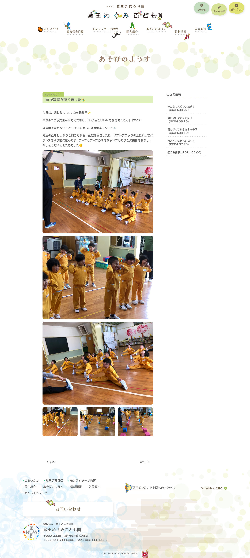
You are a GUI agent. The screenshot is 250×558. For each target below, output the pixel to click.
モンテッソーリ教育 (105, 29)
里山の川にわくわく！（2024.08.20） (180, 119)
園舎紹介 (132, 31)
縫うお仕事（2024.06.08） (185, 152)
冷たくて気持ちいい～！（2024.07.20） (181, 142)
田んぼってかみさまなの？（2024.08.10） (182, 130)
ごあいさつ (51, 29)
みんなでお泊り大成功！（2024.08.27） (181, 108)
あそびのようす (156, 29)
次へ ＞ (145, 462)
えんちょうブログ (36, 493)
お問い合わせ (68, 509)
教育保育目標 (75, 31)
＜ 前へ (51, 462)
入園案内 (200, 29)
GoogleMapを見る (212, 488)
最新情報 (180, 31)
